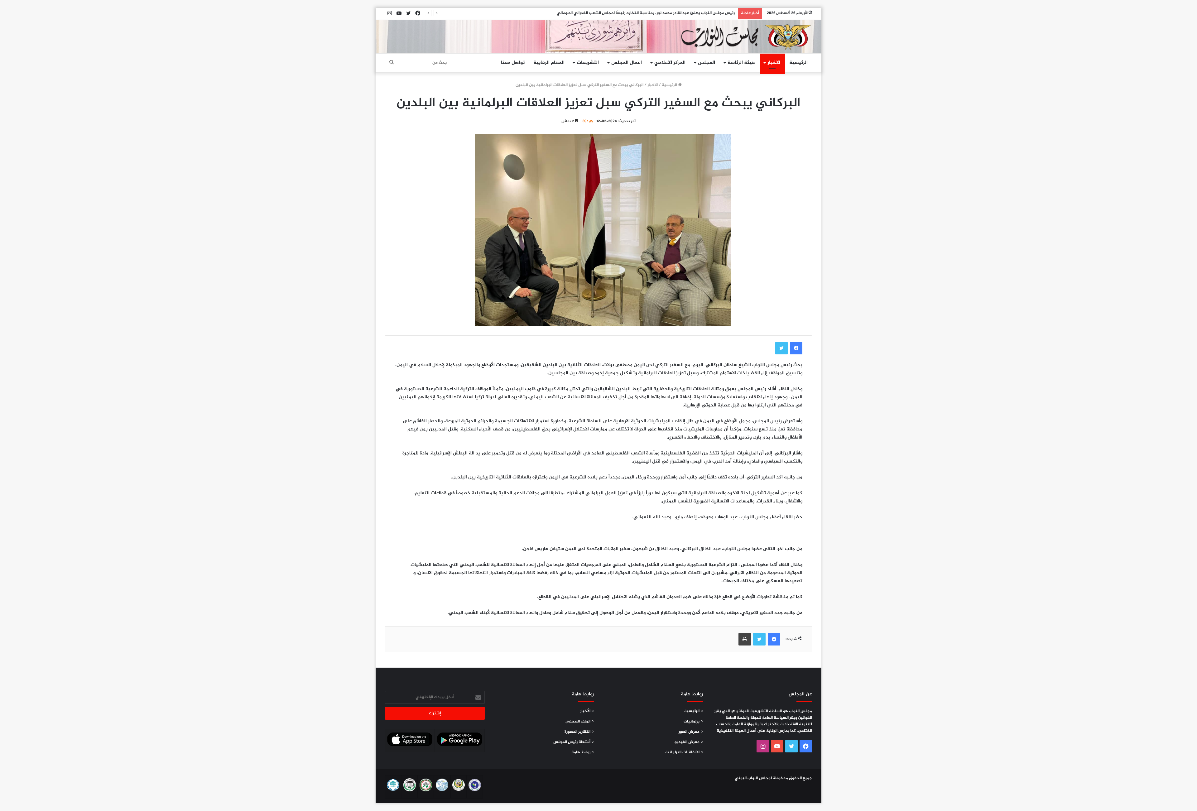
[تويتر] (781, 348)
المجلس (706, 63)
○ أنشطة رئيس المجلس (573, 742)
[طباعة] (744, 639)
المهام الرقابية (549, 63)
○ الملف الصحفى (579, 721)
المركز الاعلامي (669, 63)
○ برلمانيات (693, 721)
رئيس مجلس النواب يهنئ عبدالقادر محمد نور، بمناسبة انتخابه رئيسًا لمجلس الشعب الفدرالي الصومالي (646, 13)
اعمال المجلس (626, 63)
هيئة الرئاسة (741, 63)
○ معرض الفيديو (689, 742)
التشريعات (588, 63)
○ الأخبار (587, 711)
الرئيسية (798, 63)
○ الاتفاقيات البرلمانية (684, 752)
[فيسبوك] (796, 348)
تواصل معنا (513, 63)
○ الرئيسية (693, 711)
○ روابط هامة (582, 752)
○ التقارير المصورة (579, 731)
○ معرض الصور (691, 731)
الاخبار (773, 63)
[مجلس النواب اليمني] (744, 36)
